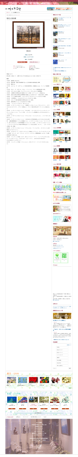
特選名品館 (42, 3)
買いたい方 (14, 3)
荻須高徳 (66, 116)
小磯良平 (60, 123)
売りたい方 (21, 3)
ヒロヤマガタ (29, 56)
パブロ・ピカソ (55, 171)
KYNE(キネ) (55, 98)
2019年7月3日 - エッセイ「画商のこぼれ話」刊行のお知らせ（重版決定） (48, 12)
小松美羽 (60, 98)
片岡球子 (60, 134)
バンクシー (67, 105)
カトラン (54, 178)
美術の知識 (36, 3)
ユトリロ (66, 178)
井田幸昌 (66, 98)
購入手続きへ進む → (22, 62)
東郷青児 (54, 116)
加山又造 (66, 134)
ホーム (8, 3)
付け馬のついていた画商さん (59, 320)
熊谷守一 (60, 116)
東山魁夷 (54, 134)
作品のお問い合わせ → (34, 62)
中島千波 (54, 141)
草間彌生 (54, 91)
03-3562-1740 (60, 245)
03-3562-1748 (39, 429)
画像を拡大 (28, 50)
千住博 (66, 141)
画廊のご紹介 (29, 3)
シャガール (61, 171)
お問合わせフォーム (57, 248)
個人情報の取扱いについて (36, 416)
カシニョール (61, 178)
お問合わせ (18, 416)
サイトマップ (25, 416)
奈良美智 (60, 91)
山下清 (66, 123)
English (54, 3)
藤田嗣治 (54, 123)
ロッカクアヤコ (67, 91)
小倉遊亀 (60, 141)
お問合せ (49, 3)
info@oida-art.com (60, 246)
